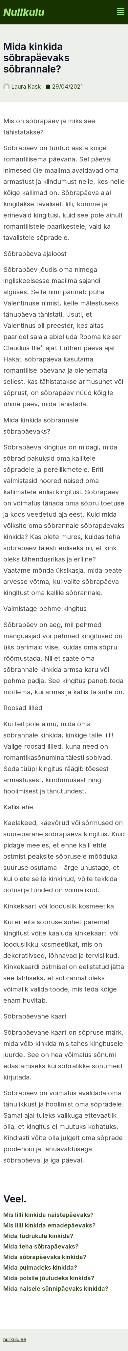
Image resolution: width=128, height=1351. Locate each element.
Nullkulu (23, 12)
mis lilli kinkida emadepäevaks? (49, 1225)
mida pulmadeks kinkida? (40, 1267)
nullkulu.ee (14, 1339)
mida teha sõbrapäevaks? (40, 1246)
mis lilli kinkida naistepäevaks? (48, 1214)
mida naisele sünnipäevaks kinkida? (55, 1288)
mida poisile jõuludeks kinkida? (48, 1278)
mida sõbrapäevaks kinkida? (44, 1256)
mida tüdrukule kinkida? (38, 1235)
